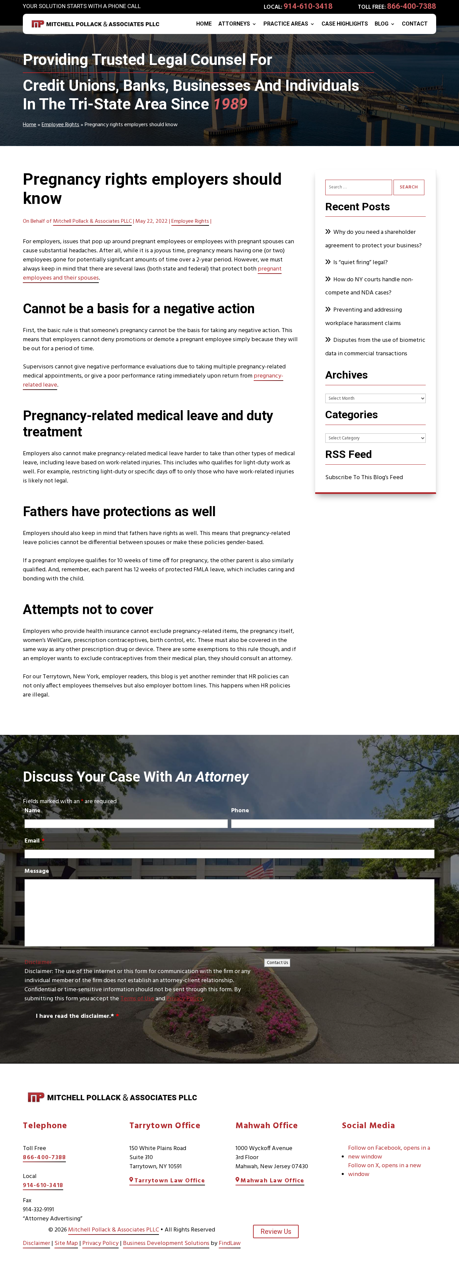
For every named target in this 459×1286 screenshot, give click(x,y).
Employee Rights (190, 221)
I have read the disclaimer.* (77, 1016)
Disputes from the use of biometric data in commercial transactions (375, 347)
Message (37, 871)
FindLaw (230, 1243)
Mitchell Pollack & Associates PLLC (92, 221)
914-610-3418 (308, 6)
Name (32, 811)
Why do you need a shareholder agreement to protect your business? (374, 239)
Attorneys (234, 24)
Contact (415, 24)
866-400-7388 (411, 6)
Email (35, 841)
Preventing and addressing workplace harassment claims (363, 316)
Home (204, 24)
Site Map (66, 1243)
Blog (381, 24)
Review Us (275, 1231)
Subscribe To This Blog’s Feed (364, 478)
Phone (240, 811)
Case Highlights (345, 24)
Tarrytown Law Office (169, 1180)
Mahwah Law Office (272, 1180)
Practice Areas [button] (285, 24)
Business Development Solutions (166, 1243)
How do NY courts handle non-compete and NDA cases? (369, 286)
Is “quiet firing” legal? (360, 262)
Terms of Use (137, 999)
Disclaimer (38, 962)
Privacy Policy (184, 999)
